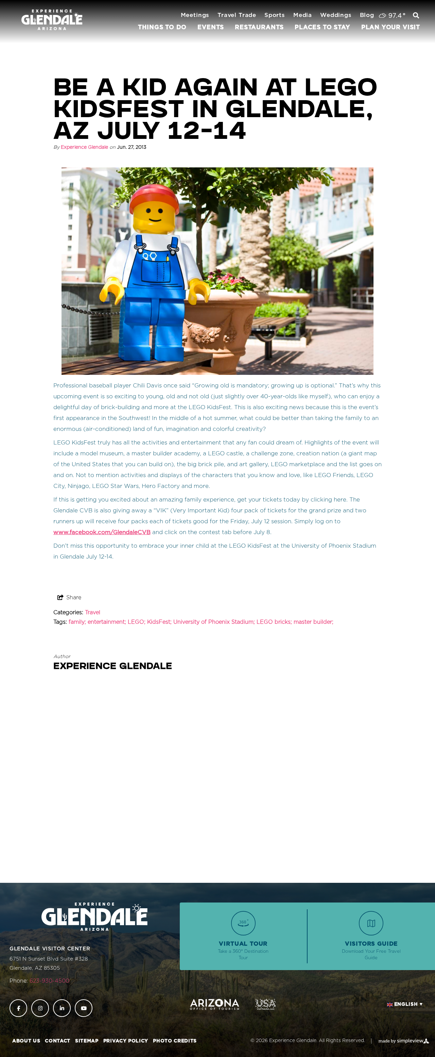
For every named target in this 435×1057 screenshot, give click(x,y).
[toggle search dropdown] (416, 16)
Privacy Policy (125, 1041)
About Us (26, 1041)
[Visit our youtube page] (83, 1008)
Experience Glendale (84, 147)
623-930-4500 (49, 981)
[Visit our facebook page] (18, 1008)
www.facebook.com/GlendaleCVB (102, 532)
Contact (57, 1041)
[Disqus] (217, 780)
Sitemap (87, 1041)
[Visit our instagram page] (40, 1008)
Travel (92, 612)
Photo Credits (175, 1041)
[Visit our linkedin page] (62, 1008)
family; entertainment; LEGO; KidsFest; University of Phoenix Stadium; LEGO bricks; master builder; (201, 622)
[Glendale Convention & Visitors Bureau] (51, 20)
